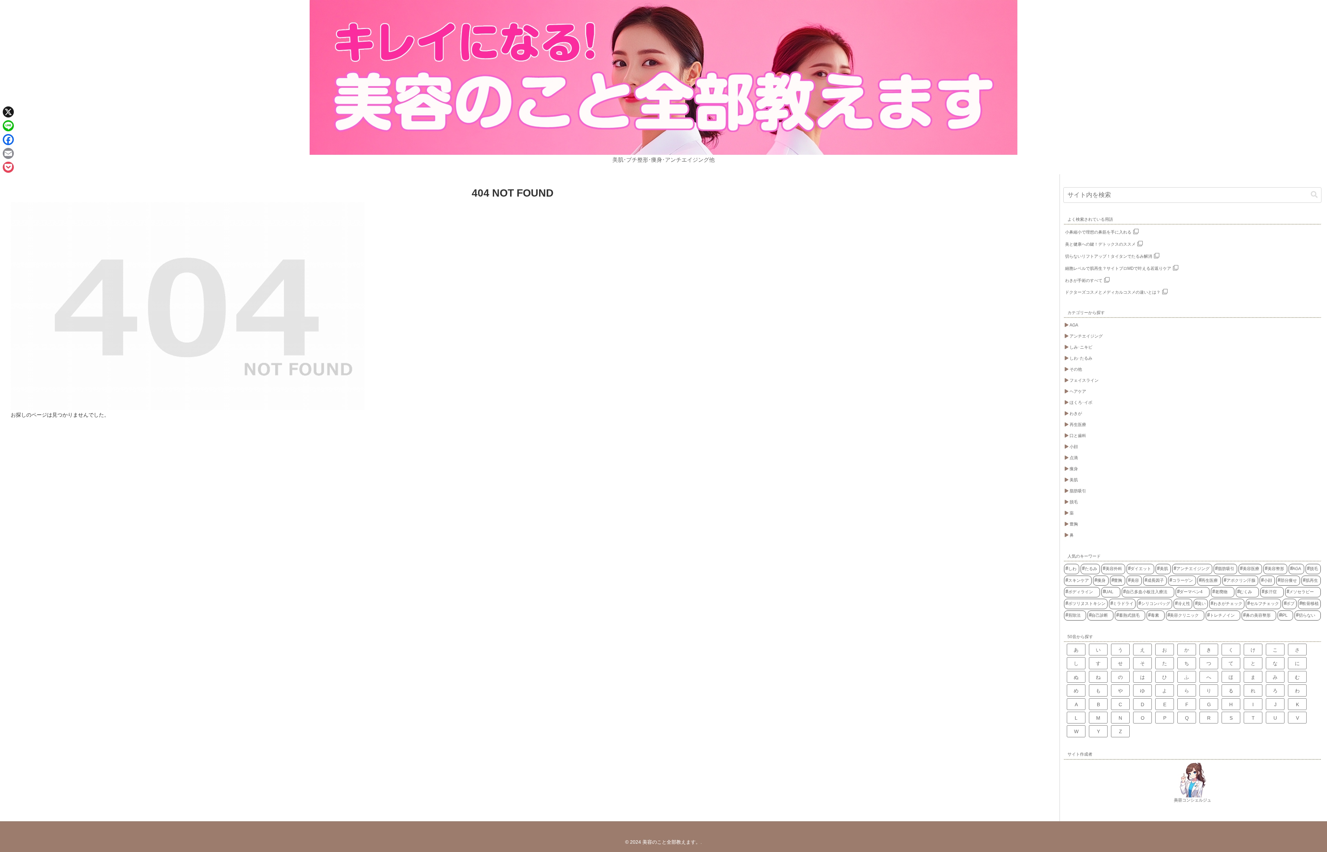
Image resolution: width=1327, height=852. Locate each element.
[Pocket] (8, 167)
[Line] (8, 126)
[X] (8, 112)
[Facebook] (8, 139)
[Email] (8, 153)
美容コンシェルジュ (1192, 800)
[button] (1314, 195)
